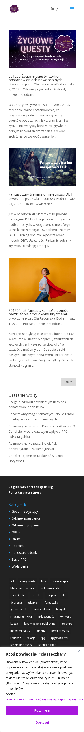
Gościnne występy (25, 511)
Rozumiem (42, 710)
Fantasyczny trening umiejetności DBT (41, 194)
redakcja (15, 638)
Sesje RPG (19, 559)
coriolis (36, 595)
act (12, 581)
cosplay (51, 595)
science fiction (47, 645)
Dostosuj (42, 722)
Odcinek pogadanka (37, 89)
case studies (18, 595)
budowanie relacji (51, 588)
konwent (65, 616)
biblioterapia (60, 581)
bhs (43, 581)
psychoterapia (60, 631)
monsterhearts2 (20, 631)
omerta (41, 631)
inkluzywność (46, 616)
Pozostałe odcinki (21, 94)
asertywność (28, 581)
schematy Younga (21, 645)
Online (29, 204)
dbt (64, 595)
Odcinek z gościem (25, 525)
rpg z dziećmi (59, 638)
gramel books (19, 609)
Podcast (59, 89)
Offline (16, 532)
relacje (31, 638)
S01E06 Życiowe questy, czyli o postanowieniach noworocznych (35, 78)
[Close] (79, 650)
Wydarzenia (44, 204)
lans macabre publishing (39, 624)
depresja (16, 602)
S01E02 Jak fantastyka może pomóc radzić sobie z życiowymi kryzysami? (38, 312)
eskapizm (33, 602)
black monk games (22, 588)
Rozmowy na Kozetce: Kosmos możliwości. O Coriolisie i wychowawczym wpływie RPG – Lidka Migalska (42, 431)
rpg (43, 638)
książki (14, 624)
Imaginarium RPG (21, 616)
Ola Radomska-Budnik (50, 84)
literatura (67, 624)
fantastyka (51, 602)
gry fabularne (42, 609)
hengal (60, 609)
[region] (42, 689)
